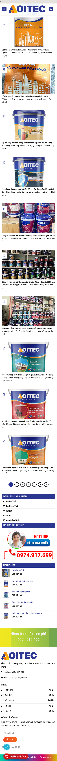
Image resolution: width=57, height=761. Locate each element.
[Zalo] (6, 747)
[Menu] (4, 9)
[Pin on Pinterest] (16, 747)
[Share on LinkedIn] (19, 747)
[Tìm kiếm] (51, 9)
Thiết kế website (29, 757)
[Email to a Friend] (13, 747)
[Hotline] (6, 756)
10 (40, 484)
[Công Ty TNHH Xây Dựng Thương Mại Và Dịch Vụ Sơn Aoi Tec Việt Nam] (27, 9)
